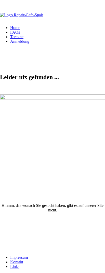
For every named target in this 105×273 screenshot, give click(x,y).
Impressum (19, 257)
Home (15, 27)
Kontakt (16, 262)
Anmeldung (19, 41)
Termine (16, 37)
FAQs (15, 32)
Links (14, 266)
